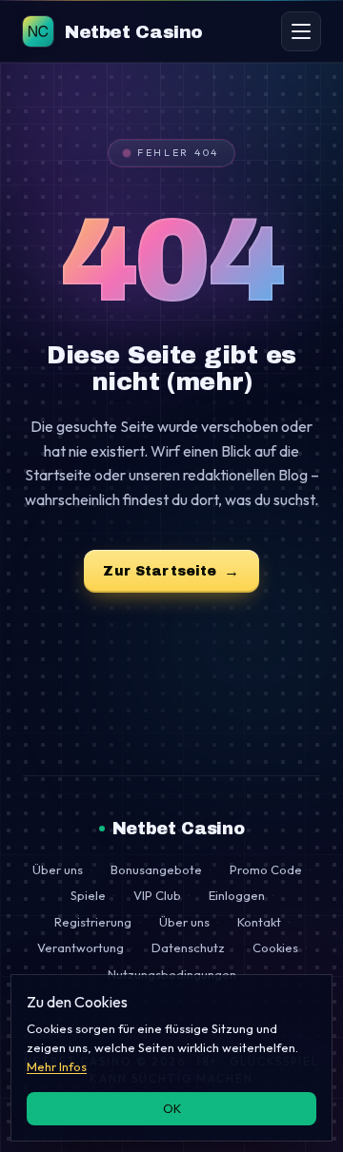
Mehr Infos (57, 1066)
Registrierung (92, 921)
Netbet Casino (178, 828)
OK (172, 1108)
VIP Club (157, 895)
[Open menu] (301, 31)
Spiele (88, 895)
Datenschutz (188, 947)
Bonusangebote (156, 869)
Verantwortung (80, 947)
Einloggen (237, 895)
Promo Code (266, 869)
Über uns (57, 869)
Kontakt (259, 921)
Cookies (275, 947)
